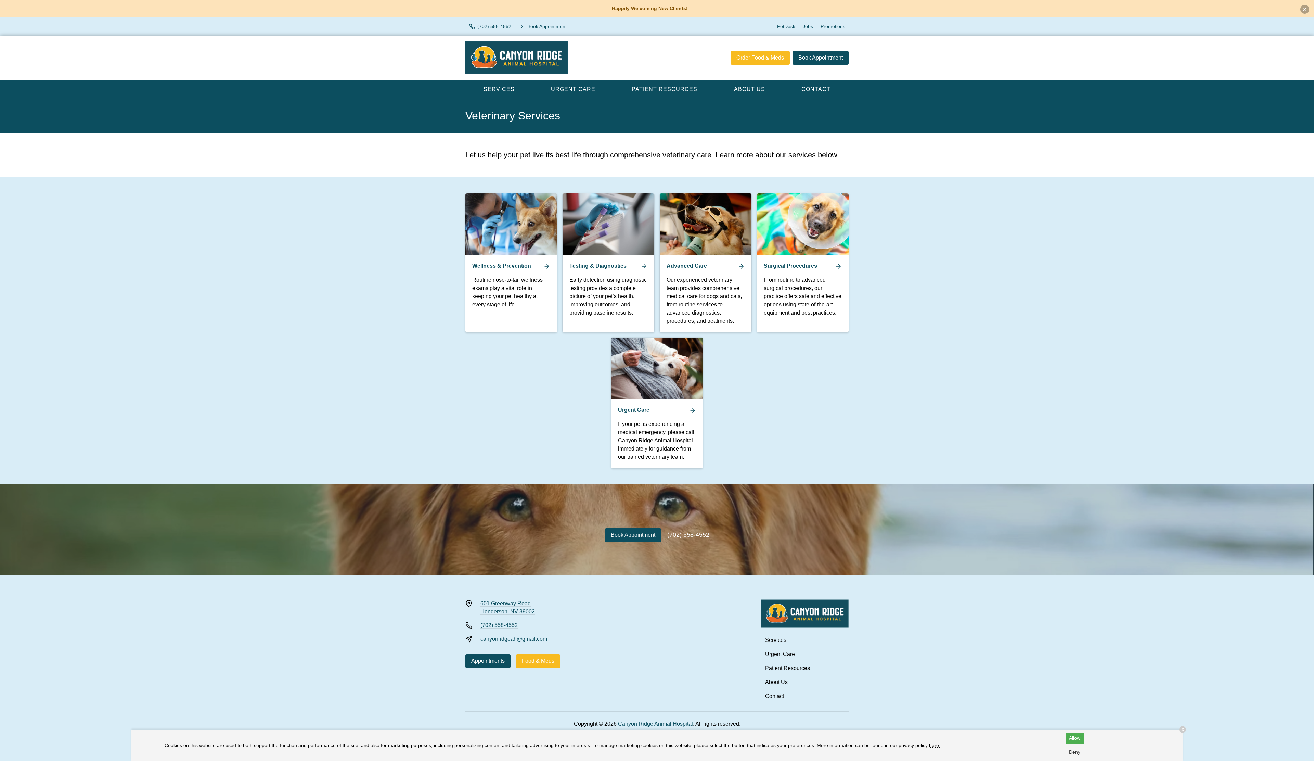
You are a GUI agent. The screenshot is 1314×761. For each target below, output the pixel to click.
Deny (1074, 752)
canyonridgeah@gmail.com (513, 639)
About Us (749, 89)
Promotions (833, 26)
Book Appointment (820, 58)
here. (934, 745)
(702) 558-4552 (688, 534)
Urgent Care (573, 89)
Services (499, 89)
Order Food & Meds (760, 58)
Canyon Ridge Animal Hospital (655, 724)
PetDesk (786, 26)
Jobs (808, 26)
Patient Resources (664, 89)
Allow (1074, 738)
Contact (815, 89)
